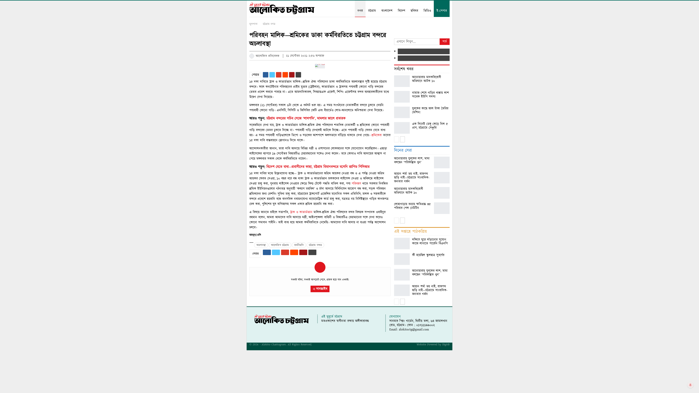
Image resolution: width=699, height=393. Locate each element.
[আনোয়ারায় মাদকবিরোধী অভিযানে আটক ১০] (402, 81)
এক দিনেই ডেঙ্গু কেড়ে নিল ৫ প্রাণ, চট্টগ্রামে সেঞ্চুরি (430, 126)
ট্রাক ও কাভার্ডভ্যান (301, 212)
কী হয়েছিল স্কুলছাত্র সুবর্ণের (428, 255)
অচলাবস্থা (261, 245)
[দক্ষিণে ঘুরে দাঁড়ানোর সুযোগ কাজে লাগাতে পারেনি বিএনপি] (402, 243)
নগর (360, 11)
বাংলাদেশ (386, 11)
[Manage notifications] (690, 385)
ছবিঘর (414, 11)
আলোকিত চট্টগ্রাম (280, 245)
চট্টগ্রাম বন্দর (315, 245)
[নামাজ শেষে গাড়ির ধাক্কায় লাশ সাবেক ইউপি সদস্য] (402, 97)
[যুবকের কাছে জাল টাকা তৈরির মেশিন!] (402, 112)
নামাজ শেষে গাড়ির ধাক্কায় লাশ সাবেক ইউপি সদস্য (430, 95)
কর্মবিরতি (299, 245)
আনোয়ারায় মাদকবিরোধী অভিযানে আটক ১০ (426, 79)
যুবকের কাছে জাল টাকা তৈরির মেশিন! (430, 110)
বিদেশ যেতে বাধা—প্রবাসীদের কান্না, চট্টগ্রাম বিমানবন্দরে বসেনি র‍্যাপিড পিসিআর (318, 166)
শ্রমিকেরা (377, 135)
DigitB (446, 344)
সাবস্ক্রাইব (321, 289)
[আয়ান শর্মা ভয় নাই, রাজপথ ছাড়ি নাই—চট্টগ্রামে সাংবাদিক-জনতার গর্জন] (442, 178)
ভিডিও (427, 11)
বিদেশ (401, 11)
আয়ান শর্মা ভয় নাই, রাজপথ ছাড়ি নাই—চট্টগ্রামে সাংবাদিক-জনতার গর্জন (429, 290)
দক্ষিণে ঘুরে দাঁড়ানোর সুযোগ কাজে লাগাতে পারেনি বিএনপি (430, 241)
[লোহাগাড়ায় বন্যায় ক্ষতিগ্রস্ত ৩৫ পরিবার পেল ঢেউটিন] (442, 208)
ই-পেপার (442, 11)
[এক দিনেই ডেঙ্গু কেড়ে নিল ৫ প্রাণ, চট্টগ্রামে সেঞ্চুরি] (402, 128)
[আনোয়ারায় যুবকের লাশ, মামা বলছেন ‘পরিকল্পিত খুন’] (442, 162)
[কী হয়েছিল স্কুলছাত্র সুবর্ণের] (402, 259)
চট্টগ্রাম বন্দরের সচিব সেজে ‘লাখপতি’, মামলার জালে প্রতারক (306, 118)
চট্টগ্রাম (372, 11)
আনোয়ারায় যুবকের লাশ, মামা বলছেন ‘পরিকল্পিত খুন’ (430, 273)
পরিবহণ (356, 183)
